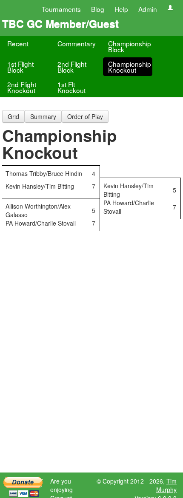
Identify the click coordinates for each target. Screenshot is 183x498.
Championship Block (129, 46)
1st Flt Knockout (71, 87)
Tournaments (61, 9)
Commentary (76, 43)
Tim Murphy (166, 485)
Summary (43, 116)
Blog (97, 9)
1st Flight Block (20, 66)
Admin (147, 9)
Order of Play (85, 116)
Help (121, 9)
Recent (18, 43)
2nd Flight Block (71, 66)
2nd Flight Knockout (21, 87)
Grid (13, 116)
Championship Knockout (129, 66)
